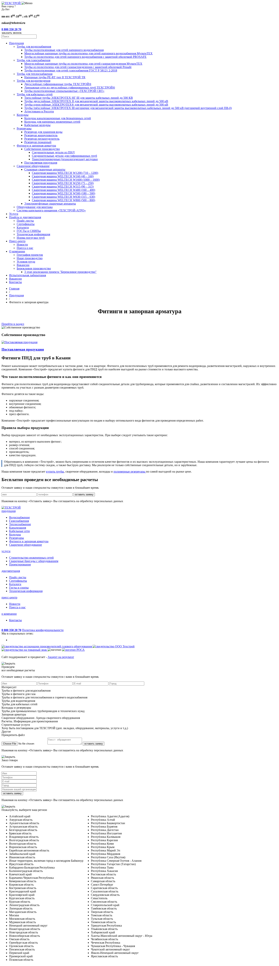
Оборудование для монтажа (35, 207)
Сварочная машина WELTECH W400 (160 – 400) (63, 190)
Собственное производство (42, 149)
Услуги (13, 213)
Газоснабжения (19, 520)
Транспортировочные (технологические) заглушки (65, 159)
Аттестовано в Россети (39, 111)
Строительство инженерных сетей (31, 557)
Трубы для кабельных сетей (35, 94)
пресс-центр (9, 597)
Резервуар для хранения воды (43, 132)
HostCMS (8, 626)
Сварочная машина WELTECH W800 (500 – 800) (63, 200)
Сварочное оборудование (33, 166)
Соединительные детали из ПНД (53, 152)
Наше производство (30, 258)
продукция (9, 511)
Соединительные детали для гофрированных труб (64, 155)
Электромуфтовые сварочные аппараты (50, 203)
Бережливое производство (34, 268)
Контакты (15, 282)
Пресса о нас (25, 248)
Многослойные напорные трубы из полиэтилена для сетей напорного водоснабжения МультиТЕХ (88, 53)
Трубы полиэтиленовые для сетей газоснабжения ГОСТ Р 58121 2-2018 (70, 70)
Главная (14, 288)
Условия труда (26, 261)
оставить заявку (84, 494)
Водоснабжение (19, 517)
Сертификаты (26, 224)
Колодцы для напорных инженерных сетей (52, 121)
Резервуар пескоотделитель (41, 138)
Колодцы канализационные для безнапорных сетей (57, 118)
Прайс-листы (25, 220)
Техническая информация (33, 234)
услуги (6, 551)
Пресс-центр (17, 241)
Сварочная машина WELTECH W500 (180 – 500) (63, 193)
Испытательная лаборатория (27, 275)
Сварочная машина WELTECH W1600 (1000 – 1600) (66, 179)
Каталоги (23, 227)
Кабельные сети (19, 531)
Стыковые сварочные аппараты (44, 169)
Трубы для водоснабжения (34, 46)
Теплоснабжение (20, 524)
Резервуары (24, 128)
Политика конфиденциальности (43, 630)
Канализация (17, 527)
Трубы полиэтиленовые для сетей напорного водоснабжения (64, 50)
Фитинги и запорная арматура (36, 145)
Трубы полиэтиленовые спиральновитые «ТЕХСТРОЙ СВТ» (64, 91)
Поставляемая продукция (40, 162)
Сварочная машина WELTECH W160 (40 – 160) (63, 176)
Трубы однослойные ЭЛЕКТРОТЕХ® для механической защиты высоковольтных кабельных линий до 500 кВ (96, 104)
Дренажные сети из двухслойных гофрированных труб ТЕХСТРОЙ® (69, 87)
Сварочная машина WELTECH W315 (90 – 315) (63, 186)
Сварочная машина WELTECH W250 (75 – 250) (63, 183)
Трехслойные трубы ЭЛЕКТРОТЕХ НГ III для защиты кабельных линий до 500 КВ (78, 97)
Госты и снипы (19, 587)
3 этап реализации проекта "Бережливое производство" (60, 271)
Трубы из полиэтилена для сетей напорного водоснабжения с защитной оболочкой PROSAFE (85, 56)
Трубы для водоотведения (33, 80)
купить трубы (55, 471)
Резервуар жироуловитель (41, 135)
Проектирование (20, 564)
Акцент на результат (61, 657)
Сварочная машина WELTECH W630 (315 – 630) (63, 196)
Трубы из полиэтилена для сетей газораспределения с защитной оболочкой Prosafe (78, 67)
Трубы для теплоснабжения (34, 73)
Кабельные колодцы (37, 125)
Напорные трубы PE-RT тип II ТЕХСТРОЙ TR (54, 77)
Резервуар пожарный (37, 142)
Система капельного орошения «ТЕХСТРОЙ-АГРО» (51, 210)
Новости (22, 244)
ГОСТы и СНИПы (29, 230)
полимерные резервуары (129, 471)
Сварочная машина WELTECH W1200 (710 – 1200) (65, 172)
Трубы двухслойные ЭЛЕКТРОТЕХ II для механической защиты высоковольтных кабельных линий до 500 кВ (96, 101)
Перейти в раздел (13, 324)
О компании (17, 251)
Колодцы (22, 114)
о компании (9, 613)
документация (11, 571)
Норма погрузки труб (31, 237)
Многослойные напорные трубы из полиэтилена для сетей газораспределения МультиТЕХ (83, 63)
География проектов (30, 254)
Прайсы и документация (25, 217)
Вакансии (23, 265)
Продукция (16, 43)
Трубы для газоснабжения (33, 60)
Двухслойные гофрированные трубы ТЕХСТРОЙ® (57, 84)
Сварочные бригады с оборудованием (33, 561)
